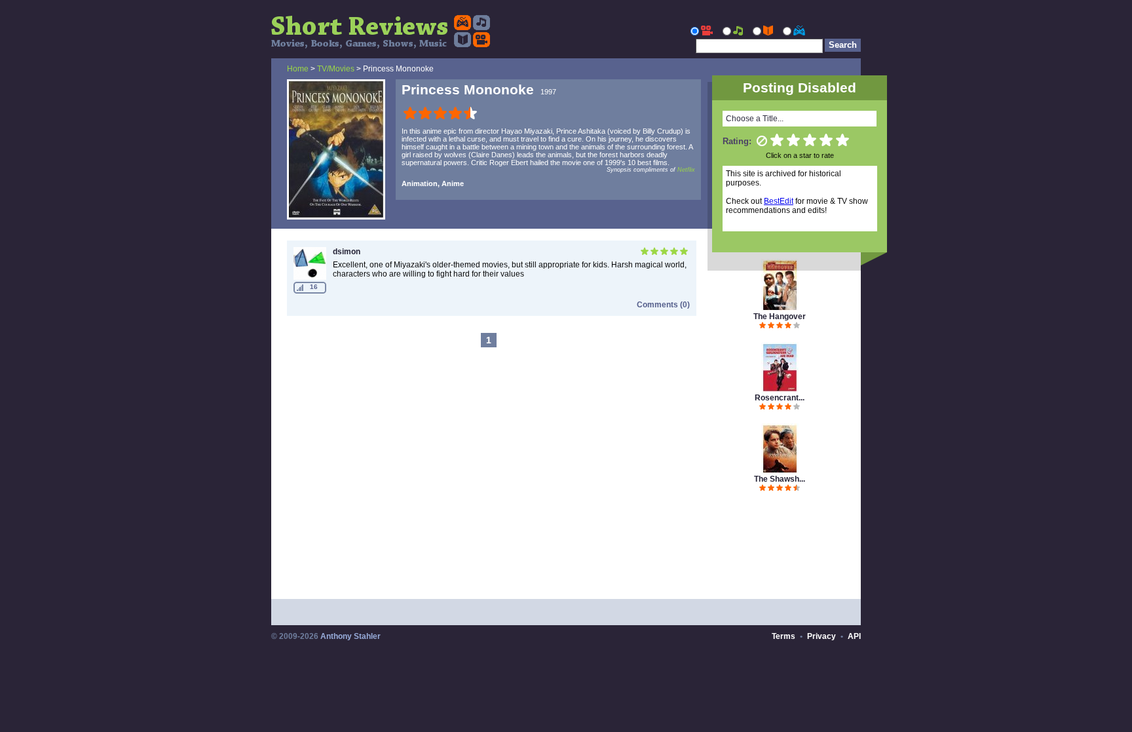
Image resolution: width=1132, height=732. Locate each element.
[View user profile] (309, 277)
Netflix (686, 169)
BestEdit (778, 201)
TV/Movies (335, 68)
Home (298, 68)
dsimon (346, 251)
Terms (783, 636)
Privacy (821, 636)
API (854, 636)
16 (314, 286)
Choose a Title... (754, 118)
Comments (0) (663, 304)
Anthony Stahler (350, 636)
